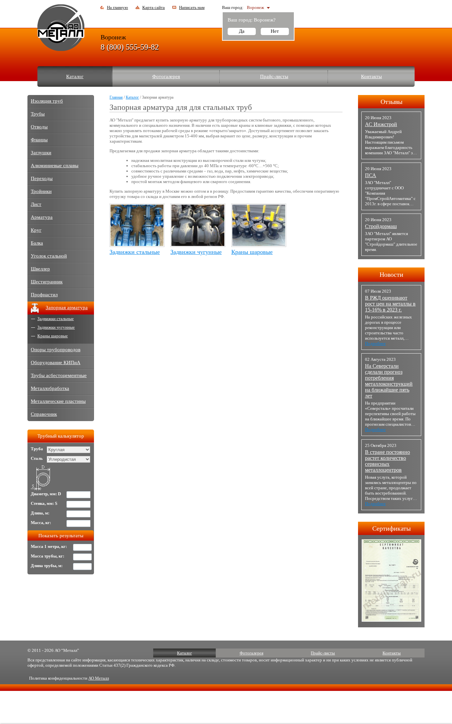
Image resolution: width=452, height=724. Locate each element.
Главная (116, 97)
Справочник (44, 414)
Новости (391, 274)
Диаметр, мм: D (46, 493)
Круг (36, 230)
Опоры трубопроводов (55, 349)
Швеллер (40, 268)
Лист (36, 204)
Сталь (37, 458)
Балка (37, 243)
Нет (275, 31)
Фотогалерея (166, 76)
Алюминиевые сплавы (54, 165)
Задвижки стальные (135, 252)
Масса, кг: (41, 522)
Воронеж (255, 7)
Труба (37, 448)
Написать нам (191, 7)
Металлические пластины (58, 401)
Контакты (371, 76)
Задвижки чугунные (196, 252)
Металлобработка (50, 388)
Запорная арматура (67, 307)
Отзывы (391, 101)
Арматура (42, 217)
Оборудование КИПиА (55, 362)
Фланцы (39, 139)
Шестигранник (47, 281)
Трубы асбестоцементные (59, 375)
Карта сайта (153, 7)
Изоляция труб (47, 101)
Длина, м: (40, 512)
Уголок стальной (49, 256)
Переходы (42, 178)
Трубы (38, 114)
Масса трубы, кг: (47, 556)
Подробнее (375, 343)
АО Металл (98, 678)
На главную (117, 7)
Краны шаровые (252, 252)
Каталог (74, 76)
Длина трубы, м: (47, 565)
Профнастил (44, 294)
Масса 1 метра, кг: (49, 546)
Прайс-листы (274, 76)
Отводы (39, 126)
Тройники (41, 191)
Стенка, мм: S (44, 503)
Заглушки (41, 152)
